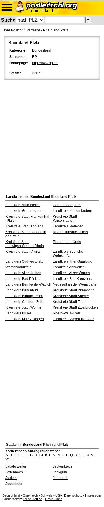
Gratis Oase (53, 499)
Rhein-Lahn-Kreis (67, 242)
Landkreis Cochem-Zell (23, 302)
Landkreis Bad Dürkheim (24, 279)
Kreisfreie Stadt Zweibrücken (75, 307)
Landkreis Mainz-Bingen (24, 319)
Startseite (32, 30)
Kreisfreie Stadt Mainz (22, 252)
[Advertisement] (52, 135)
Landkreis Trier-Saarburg (72, 261)
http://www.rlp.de (45, 63)
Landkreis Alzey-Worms (71, 273)
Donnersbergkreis (67, 205)
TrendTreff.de (32, 499)
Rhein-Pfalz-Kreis (67, 313)
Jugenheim (14, 484)
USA (58, 495)
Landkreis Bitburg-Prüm (24, 296)
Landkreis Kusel (18, 313)
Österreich (30, 495)
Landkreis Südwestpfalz (24, 261)
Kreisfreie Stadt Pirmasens (73, 290)
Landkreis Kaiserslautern (72, 211)
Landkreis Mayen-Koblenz (73, 319)
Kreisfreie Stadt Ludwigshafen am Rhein (24, 244)
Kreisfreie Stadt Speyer (71, 296)
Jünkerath (60, 478)
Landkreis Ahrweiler (68, 267)
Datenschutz (73, 495)
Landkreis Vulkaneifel (22, 205)
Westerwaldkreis (18, 267)
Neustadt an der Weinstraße (75, 284)
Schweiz (47, 495)
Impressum (93, 495)
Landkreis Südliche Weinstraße (68, 254)
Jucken (11, 478)
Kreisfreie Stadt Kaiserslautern (65, 218)
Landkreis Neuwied (68, 226)
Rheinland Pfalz (55, 30)
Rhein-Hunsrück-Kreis (70, 232)
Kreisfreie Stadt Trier (69, 302)
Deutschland (11, 495)
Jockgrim (60, 472)
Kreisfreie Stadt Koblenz (24, 226)
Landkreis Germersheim (24, 211)
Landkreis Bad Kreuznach (73, 279)
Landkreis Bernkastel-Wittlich (28, 284)
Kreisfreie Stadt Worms (23, 307)
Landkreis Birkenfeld (21, 290)
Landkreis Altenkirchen (23, 273)
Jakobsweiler (15, 466)
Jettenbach (14, 472)
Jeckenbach (62, 466)
